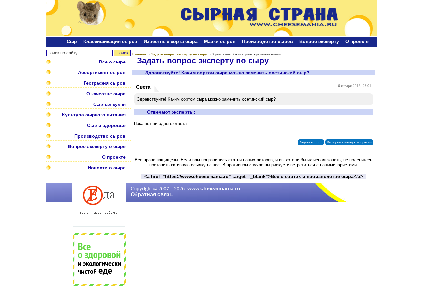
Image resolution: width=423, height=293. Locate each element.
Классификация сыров (110, 41)
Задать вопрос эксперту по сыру (179, 54)
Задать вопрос (310, 142)
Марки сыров (220, 41)
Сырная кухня (109, 104)
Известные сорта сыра (171, 41)
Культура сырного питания (94, 114)
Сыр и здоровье (106, 125)
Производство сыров (267, 41)
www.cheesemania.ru (213, 188)
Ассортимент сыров (102, 72)
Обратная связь (152, 194)
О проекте (357, 41)
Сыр (72, 41)
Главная (139, 54)
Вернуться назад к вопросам (349, 142)
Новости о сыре (107, 167)
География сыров (105, 83)
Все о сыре (112, 61)
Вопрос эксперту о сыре (97, 146)
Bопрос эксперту (319, 41)
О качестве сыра (106, 93)
